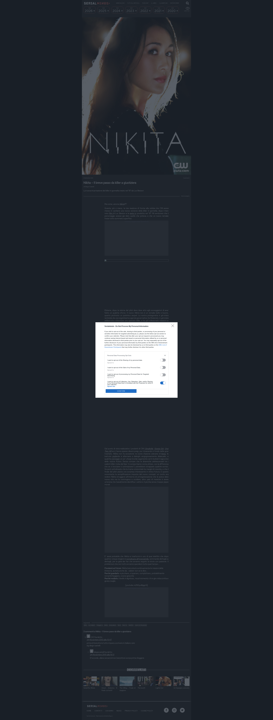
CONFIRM (121, 391)
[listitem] (136, 355)
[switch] (163, 360)
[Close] (173, 326)
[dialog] (136, 360)
